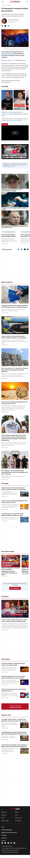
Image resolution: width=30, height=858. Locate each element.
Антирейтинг (18, 820)
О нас (2, 827)
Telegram (14, 165)
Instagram (8, 166)
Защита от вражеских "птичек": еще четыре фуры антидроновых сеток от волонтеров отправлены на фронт (10, 571)
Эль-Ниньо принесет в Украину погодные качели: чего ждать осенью (13, 664)
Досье (2, 818)
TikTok (13, 166)
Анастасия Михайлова (13, 19)
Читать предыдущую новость (8, 232)
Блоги (16, 815)
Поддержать (16, 588)
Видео (16, 812)
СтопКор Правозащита (6, 829)
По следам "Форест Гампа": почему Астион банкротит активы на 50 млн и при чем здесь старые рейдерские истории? (14, 721)
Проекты (3, 812)
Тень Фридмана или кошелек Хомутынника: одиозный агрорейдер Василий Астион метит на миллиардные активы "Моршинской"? (14, 733)
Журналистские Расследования (9, 832)
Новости (3, 815)
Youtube (23, 165)
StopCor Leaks (6, 715)
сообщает (9, 60)
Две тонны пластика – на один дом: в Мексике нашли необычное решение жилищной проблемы (14, 369)
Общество (8, 5)
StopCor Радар (4, 820)
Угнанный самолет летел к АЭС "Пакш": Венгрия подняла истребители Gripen (12, 514)
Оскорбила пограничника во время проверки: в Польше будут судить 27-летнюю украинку (14, 306)
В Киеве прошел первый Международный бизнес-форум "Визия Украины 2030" (8, 237)
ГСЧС (13, 60)
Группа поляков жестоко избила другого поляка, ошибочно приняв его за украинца (13, 337)
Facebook (19, 165)
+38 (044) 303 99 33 (15, 707)
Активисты (4, 835)
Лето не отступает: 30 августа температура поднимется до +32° (13, 690)
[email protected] (14, 852)
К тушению (7, 75)
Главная (3, 5)
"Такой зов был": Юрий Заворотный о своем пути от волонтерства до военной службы (14, 620)
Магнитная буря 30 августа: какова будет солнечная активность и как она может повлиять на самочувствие (13, 678)
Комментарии (8, 249)
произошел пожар (6, 54)
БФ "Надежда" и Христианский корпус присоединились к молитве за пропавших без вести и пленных (14, 472)
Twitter (4, 166)
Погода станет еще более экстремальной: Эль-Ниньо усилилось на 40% (14, 402)
